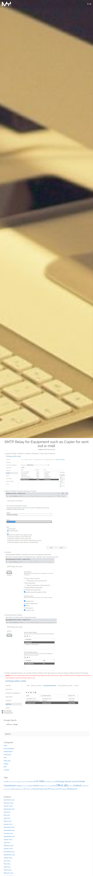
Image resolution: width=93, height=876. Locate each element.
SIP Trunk (26, 789)
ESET (45, 781)
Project (6, 764)
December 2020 (9, 827)
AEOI (10, 781)
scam (8, 789)
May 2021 (7, 815)
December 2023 (9, 800)
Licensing (49, 785)
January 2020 (8, 848)
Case (5, 745)
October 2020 (8, 833)
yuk (54, 449)
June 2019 (7, 861)
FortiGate (81, 781)
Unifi (5, 767)
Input (27, 785)
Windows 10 (72, 789)
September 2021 (9, 809)
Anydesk (19, 781)
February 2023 (8, 803)
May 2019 (7, 864)
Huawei (23, 785)
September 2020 (9, 836)
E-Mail (40, 781)
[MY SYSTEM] (6, 4)
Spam (42, 789)
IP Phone (41, 786)
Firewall (74, 781)
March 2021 (7, 821)
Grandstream (8, 751)
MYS (5, 757)
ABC (7, 781)
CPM (35, 781)
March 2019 (7, 870)
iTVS (46, 785)
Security (21, 789)
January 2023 (8, 806)
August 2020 (8, 839)
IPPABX (36, 786)
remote (5, 789)
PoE (83, 785)
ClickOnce (23, 781)
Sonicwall (36, 789)
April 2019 (7, 867)
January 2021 (8, 824)
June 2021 (7, 812)
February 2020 (8, 845)
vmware (6, 770)
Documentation (7, 711)
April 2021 (7, 818)
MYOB (54, 786)
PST (85, 786)
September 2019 (9, 855)
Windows (64, 789)
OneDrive (71, 785)
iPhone (31, 786)
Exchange (53, 781)
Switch (53, 789)
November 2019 (9, 852)
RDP (88, 785)
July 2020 (7, 842)
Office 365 (7, 761)
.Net (5, 781)
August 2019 (8, 858)
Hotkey (19, 786)
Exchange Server (8, 713)
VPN (59, 789)
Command (29, 781)
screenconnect (14, 789)
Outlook (77, 785)
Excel (48, 781)
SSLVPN (47, 789)
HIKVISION (7, 755)
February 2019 (8, 873)
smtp (30, 789)
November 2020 (9, 830)
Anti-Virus (14, 781)
